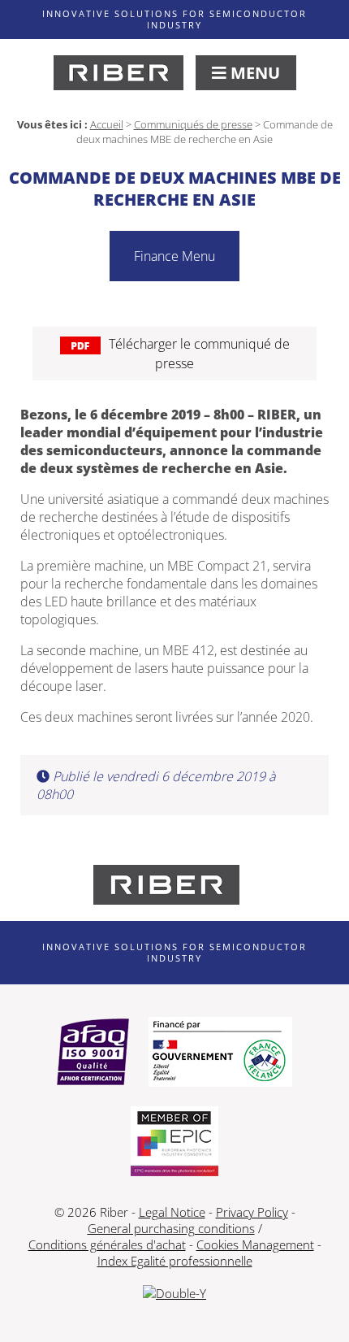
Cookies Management (255, 1244)
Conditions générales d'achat (107, 1244)
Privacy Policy (252, 1212)
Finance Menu (174, 256)
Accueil (106, 124)
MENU (253, 73)
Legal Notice (172, 1212)
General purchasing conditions (171, 1228)
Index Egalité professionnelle (174, 1261)
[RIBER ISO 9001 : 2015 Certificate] (93, 1053)
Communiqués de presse (193, 124)
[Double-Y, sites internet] (174, 1293)
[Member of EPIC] (174, 1142)
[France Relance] (220, 1053)
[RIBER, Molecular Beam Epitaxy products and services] (118, 72)
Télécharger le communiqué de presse (199, 353)
